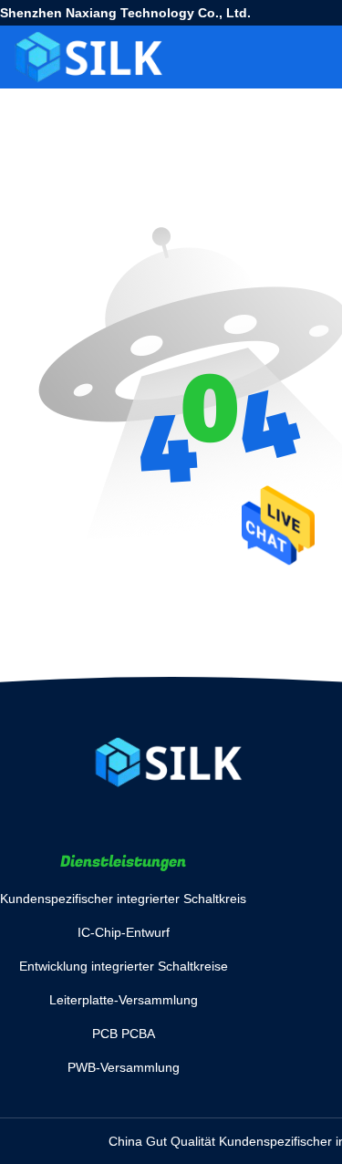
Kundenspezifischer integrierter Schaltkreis (123, 898)
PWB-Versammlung (123, 1067)
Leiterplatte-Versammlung (123, 1000)
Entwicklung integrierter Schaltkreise (123, 966)
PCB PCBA (123, 1033)
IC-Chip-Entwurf (124, 932)
